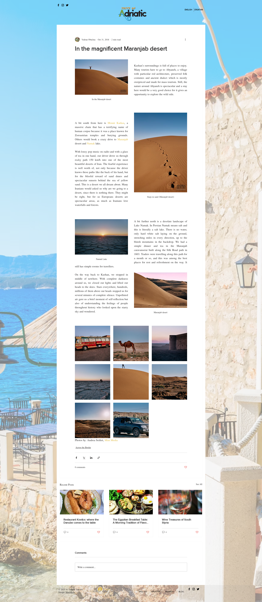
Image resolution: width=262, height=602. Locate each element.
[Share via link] (98, 457)
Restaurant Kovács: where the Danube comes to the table (81, 521)
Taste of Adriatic (76, 589)
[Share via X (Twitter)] (83, 457)
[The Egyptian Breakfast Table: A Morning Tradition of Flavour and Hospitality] (131, 502)
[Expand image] (92, 343)
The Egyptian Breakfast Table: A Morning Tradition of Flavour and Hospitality (131, 521)
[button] (142, 591)
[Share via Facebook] (76, 457)
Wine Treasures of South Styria (176, 521)
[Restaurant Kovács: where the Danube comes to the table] (82, 502)
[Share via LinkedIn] (91, 457)
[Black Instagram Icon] (62, 5)
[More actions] (185, 39)
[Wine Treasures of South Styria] (180, 502)
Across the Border (83, 447)
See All (199, 484)
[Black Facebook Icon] (58, 5)
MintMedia (70, 592)
